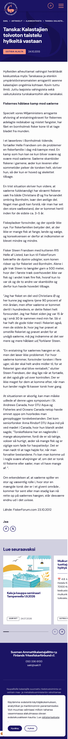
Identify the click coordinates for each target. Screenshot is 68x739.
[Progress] (6, 631)
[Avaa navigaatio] (61, 5)
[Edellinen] (55, 632)
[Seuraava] (62, 632)
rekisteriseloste (50, 717)
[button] (50, 6)
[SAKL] (10, 8)
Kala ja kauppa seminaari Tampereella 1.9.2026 (23, 594)
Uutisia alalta (14, 51)
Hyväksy (15, 728)
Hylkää (31, 728)
